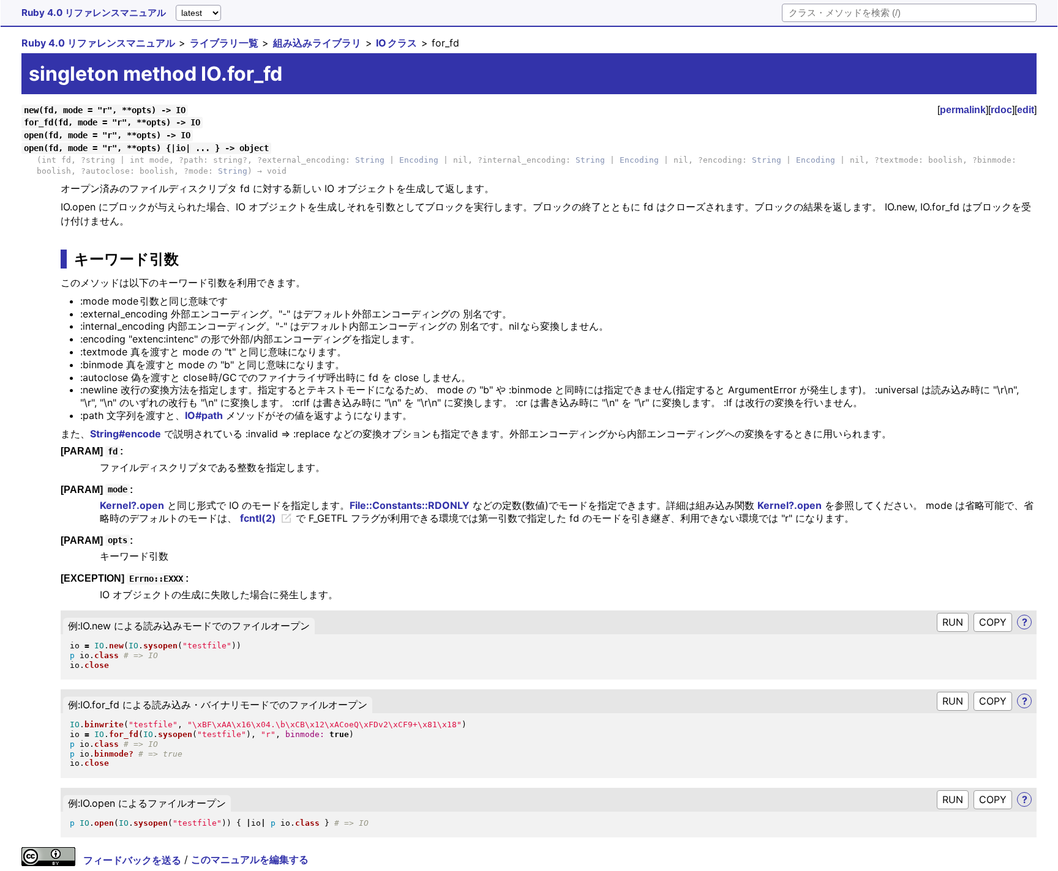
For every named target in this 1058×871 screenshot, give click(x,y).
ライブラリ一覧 (224, 43)
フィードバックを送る (132, 860)
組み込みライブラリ (317, 43)
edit (1025, 110)
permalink (963, 110)
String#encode (125, 434)
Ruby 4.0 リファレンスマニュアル (93, 12)
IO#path (204, 415)
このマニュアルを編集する (250, 860)
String (370, 160)
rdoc (1001, 110)
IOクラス (396, 43)
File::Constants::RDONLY (410, 505)
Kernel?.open (132, 505)
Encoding (418, 160)
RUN (952, 622)
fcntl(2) (258, 518)
